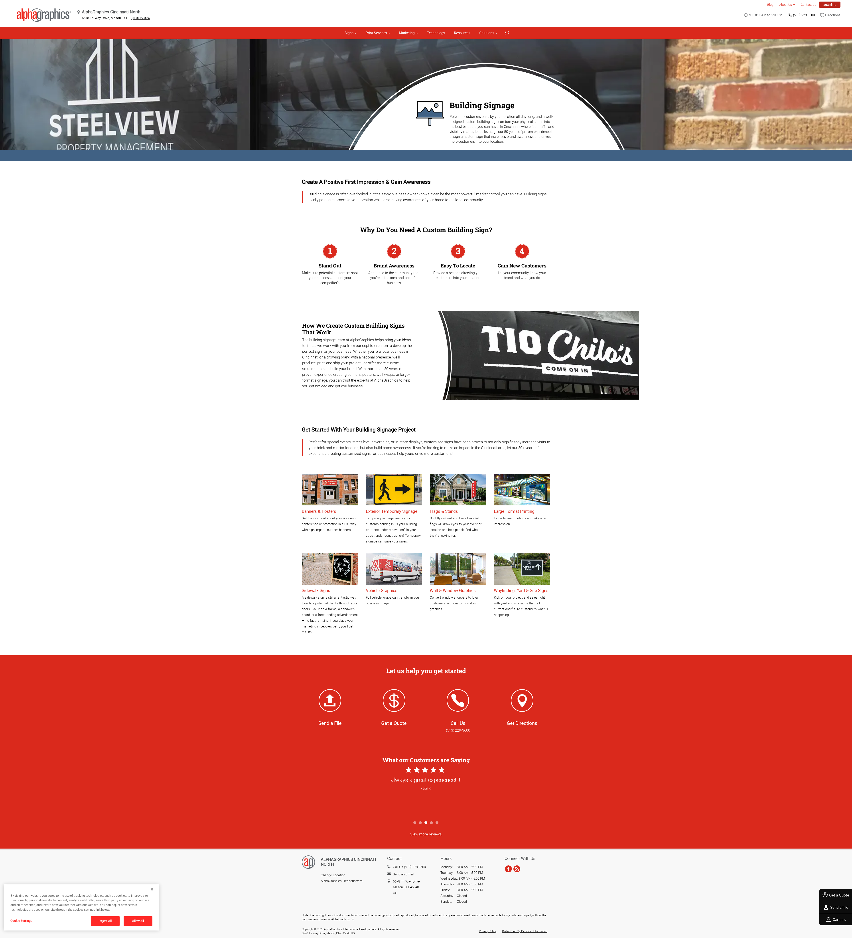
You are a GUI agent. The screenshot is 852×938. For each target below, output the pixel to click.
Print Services (376, 32)
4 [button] (431, 823)
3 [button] (426, 823)
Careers (839, 919)
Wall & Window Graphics (453, 590)
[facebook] (508, 869)
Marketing (407, 32)
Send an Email (403, 874)
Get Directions (522, 723)
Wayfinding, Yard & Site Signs (521, 590)
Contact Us (808, 4)
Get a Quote (839, 895)
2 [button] (420, 823)
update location (140, 18)
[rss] (517, 869)
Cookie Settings (21, 920)
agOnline (829, 4)
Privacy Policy (487, 931)
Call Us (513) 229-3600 (409, 867)
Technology (436, 32)
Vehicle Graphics (381, 590)
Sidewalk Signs (316, 590)
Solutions (486, 32)
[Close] (152, 889)
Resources (462, 32)
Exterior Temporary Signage (391, 511)
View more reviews (426, 834)
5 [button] (437, 823)
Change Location (333, 875)
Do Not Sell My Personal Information (524, 931)
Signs (349, 32)
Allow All (138, 921)
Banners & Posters (319, 511)
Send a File (839, 907)
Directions (832, 15)
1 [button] (415, 823)
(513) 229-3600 (804, 15)
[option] (426, 792)
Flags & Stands (444, 511)
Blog (770, 4)
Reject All (105, 921)
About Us (785, 4)
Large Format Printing (514, 511)
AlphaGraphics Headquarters (342, 881)
